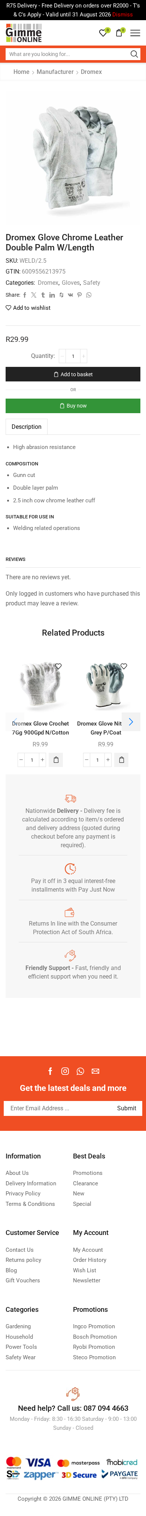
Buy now (77, 406)
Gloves (71, 282)
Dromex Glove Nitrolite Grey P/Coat (106, 728)
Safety (91, 282)
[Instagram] (65, 1071)
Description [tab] (27, 426)
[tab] (27, 427)
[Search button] (134, 54)
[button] (56, 760)
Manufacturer (55, 71)
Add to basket (77, 374)
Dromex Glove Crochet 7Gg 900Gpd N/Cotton (40, 728)
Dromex (91, 71)
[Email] (95, 1071)
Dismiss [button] (122, 14)
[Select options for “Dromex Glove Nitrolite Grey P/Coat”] (121, 760)
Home (21, 71)
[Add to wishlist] (58, 666)
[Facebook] (50, 1071)
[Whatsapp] (80, 1071)
